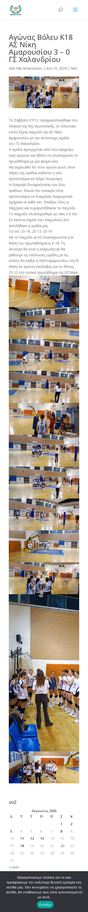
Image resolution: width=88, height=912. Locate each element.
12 (32, 838)
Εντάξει (45, 905)
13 (42, 838)
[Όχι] (81, 891)
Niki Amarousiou (29, 68)
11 (22, 838)
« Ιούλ (14, 867)
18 (22, 845)
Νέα (74, 68)
